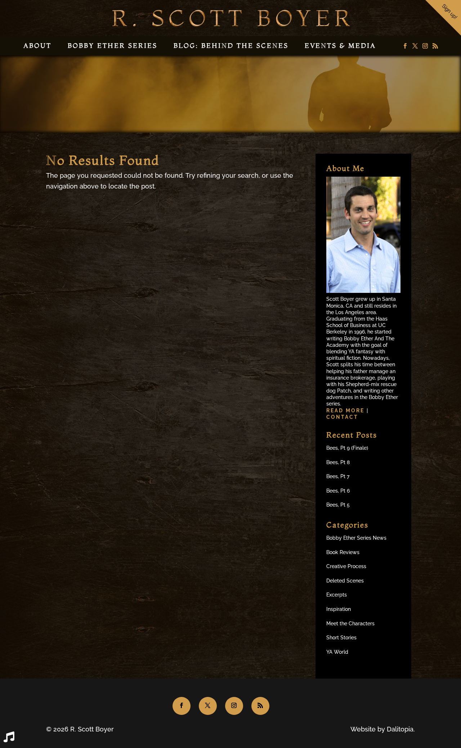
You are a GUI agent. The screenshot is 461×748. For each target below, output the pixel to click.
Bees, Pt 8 (338, 462)
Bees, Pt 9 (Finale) (347, 448)
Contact (342, 417)
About (37, 45)
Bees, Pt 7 (337, 476)
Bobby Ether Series (112, 45)
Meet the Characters (350, 623)
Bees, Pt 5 (338, 505)
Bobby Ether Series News (356, 538)
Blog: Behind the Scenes (231, 45)
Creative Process (346, 566)
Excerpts (336, 595)
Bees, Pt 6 (338, 491)
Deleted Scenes (345, 581)
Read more (346, 410)
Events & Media (340, 45)
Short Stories (341, 637)
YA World (337, 652)
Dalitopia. (401, 729)
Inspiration (338, 609)
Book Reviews (342, 552)
